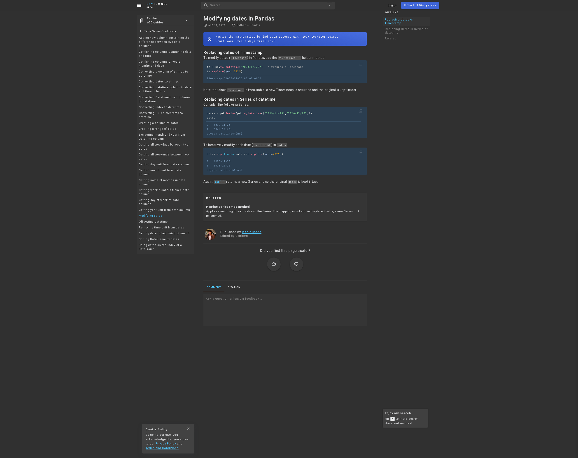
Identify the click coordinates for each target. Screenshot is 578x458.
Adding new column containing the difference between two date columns (164, 42)
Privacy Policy (166, 443)
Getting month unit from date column (160, 172)
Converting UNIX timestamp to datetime (161, 115)
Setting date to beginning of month (164, 233)
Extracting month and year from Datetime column (162, 137)
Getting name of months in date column (162, 182)
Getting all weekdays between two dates (164, 146)
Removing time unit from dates (161, 227)
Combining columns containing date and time (165, 54)
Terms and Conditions (162, 448)
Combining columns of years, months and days (160, 64)
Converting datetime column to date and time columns (165, 89)
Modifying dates (150, 216)
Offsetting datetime (153, 221)
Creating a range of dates (157, 129)
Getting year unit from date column (164, 210)
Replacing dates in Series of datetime (406, 30)
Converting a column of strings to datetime (163, 73)
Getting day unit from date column (164, 164)
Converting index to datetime (160, 107)
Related (390, 38)
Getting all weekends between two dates (164, 156)
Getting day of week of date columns (159, 202)
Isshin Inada (251, 232)
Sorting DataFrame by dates (159, 239)
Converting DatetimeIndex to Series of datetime (165, 99)
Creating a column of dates (159, 123)
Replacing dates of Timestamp (399, 21)
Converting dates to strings (159, 81)
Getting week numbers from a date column (164, 192)
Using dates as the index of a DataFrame (160, 247)
